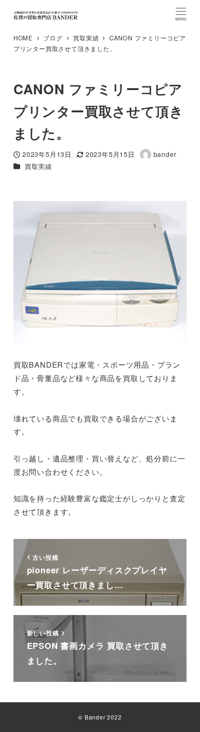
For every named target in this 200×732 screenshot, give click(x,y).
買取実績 (38, 166)
